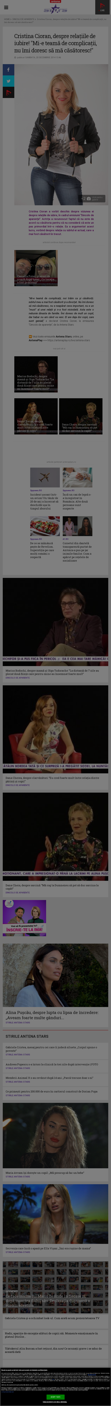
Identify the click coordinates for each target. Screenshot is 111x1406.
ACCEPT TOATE (55, 1397)
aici (53, 1379)
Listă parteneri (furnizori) (7, 1392)
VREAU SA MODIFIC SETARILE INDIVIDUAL (55, 1402)
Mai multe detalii (92, 1374)
